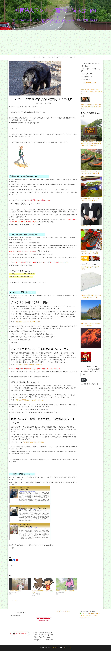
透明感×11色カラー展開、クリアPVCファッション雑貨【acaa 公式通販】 (91, 91)
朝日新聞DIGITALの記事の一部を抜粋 (28, 322)
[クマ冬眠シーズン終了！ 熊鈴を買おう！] (66, 584)
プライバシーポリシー (63, 611)
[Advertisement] (55, 42)
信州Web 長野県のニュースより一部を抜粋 (30, 400)
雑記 (16, 601)
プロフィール (36, 57)
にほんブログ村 (84, 618)
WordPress (55, 647)
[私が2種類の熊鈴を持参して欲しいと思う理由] (43, 584)
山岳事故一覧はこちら (89, 82)
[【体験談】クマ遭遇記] (20, 584)
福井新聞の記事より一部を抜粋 (33, 442)
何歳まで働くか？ (86, 226)
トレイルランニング (53, 57)
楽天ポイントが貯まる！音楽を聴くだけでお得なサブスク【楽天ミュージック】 (91, 107)
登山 (44, 57)
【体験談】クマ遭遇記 (15, 590)
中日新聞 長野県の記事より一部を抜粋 (29, 364)
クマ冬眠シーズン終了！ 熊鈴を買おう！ (66, 590)
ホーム (28, 57)
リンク (83, 57)
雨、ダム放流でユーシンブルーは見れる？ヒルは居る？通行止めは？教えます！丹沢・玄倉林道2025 (91, 144)
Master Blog (67, 647)
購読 (83, 380)
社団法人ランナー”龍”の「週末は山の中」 (55, 13)
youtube (65, 57)
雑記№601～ (74, 57)
